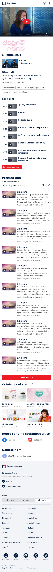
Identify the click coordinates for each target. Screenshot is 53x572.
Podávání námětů (34, 537)
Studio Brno (32, 518)
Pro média (31, 508)
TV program (7, 508)
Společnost (39, 88)
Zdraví (19, 88)
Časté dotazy (32, 542)
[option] (10, 500)
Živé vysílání (7, 513)
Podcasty (6, 528)
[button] (26, 22)
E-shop (5, 537)
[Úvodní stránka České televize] (12, 466)
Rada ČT (30, 528)
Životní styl (28, 88)
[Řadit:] (49, 185)
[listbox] (26, 500)
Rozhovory (7, 92)
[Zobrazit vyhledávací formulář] (39, 3)
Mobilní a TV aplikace (11, 542)
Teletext (5, 523)
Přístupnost (31, 568)
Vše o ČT (5, 547)
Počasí (5, 532)
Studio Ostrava (33, 523)
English (4, 568)
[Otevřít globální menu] (50, 3)
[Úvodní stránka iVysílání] (9, 3)
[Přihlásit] (44, 3)
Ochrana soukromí (17, 568)
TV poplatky (7, 518)
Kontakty (31, 547)
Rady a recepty (9, 88)
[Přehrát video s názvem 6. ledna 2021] (26, 21)
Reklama (31, 513)
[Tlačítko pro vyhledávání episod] (43, 185)
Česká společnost (20, 92)
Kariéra (30, 532)
